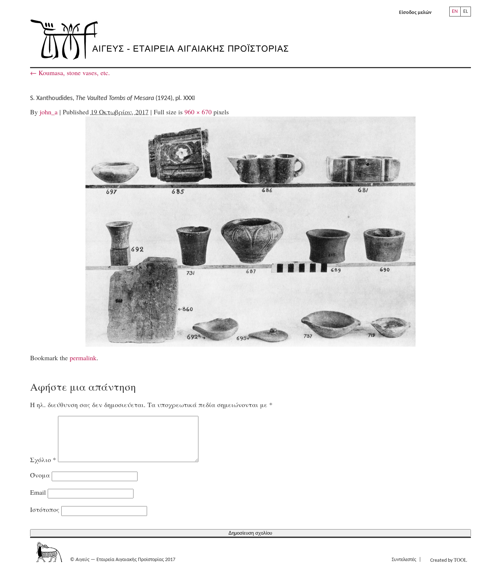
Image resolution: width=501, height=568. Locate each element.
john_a (49, 111)
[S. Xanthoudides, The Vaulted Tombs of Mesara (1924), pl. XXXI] (250, 232)
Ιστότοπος (44, 509)
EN (455, 11)
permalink (83, 357)
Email (38, 492)
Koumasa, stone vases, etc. (70, 72)
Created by (448, 559)
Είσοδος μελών (415, 12)
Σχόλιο (43, 459)
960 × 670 (198, 111)
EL (465, 11)
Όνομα (40, 475)
